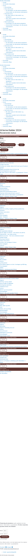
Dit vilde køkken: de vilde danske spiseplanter (16, 10)
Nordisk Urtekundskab (5, 0)
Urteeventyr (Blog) (7, 29)
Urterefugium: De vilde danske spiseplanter (16, 23)
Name (1, 530)
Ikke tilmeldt (3, 134)
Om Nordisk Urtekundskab (9, 4)
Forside (4, 2)
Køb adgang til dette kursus (8, 144)
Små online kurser (8, 13)
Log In (21, 144)
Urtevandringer (7, 7)
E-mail (1, 533)
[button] (14, 33)
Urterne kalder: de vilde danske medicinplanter (16, 12)
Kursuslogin (5, 28)
